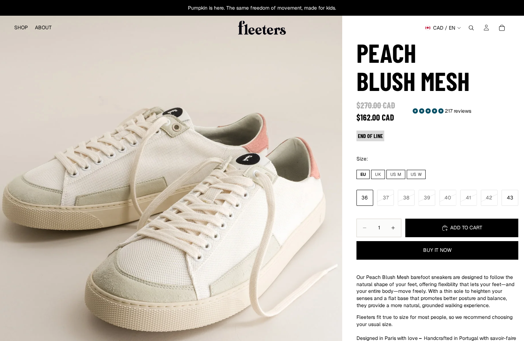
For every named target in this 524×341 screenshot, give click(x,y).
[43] (510, 198)
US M (395, 174)
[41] (468, 198)
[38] (406, 198)
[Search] (471, 28)
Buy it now (437, 250)
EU (363, 174)
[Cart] (502, 28)
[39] (426, 198)
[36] (364, 198)
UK (378, 174)
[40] (448, 198)
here (219, 8)
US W (416, 174)
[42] (489, 198)
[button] (429, 111)
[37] (385, 198)
